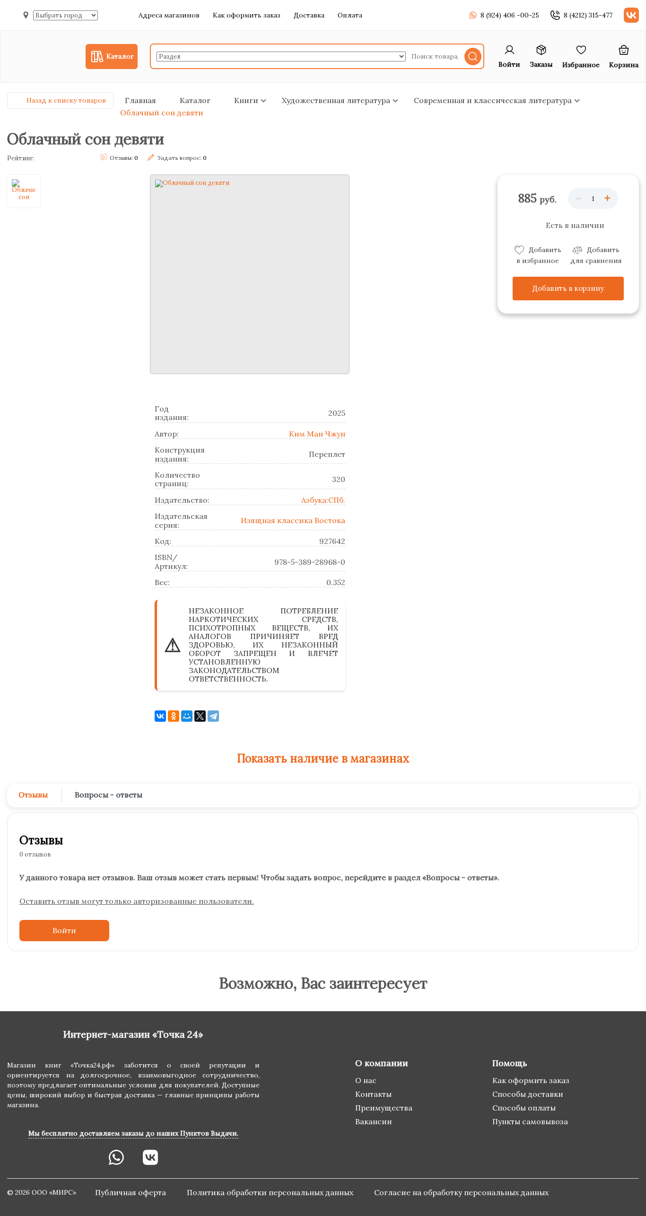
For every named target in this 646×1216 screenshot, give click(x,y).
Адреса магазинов (169, 15)
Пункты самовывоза (530, 1121)
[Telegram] (213, 716)
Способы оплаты (524, 1107)
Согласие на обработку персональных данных (461, 1192)
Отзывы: (124, 157)
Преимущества (383, 1107)
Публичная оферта (131, 1192)
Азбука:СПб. (323, 500)
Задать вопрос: (182, 157)
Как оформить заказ (246, 15)
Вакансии (373, 1121)
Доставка (309, 15)
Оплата (350, 15)
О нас (365, 1080)
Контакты (373, 1094)
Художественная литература (336, 100)
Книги (246, 100)
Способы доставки (527, 1094)
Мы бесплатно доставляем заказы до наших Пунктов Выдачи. (133, 1133)
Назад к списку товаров (66, 100)
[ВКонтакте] (160, 716)
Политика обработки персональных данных (271, 1192)
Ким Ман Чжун (317, 433)
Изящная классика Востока (293, 520)
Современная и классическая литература (493, 100)
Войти (64, 930)
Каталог (195, 100)
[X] (200, 716)
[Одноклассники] (173, 716)
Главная (140, 100)
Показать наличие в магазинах (323, 758)
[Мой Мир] (186, 716)
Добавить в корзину (568, 288)
